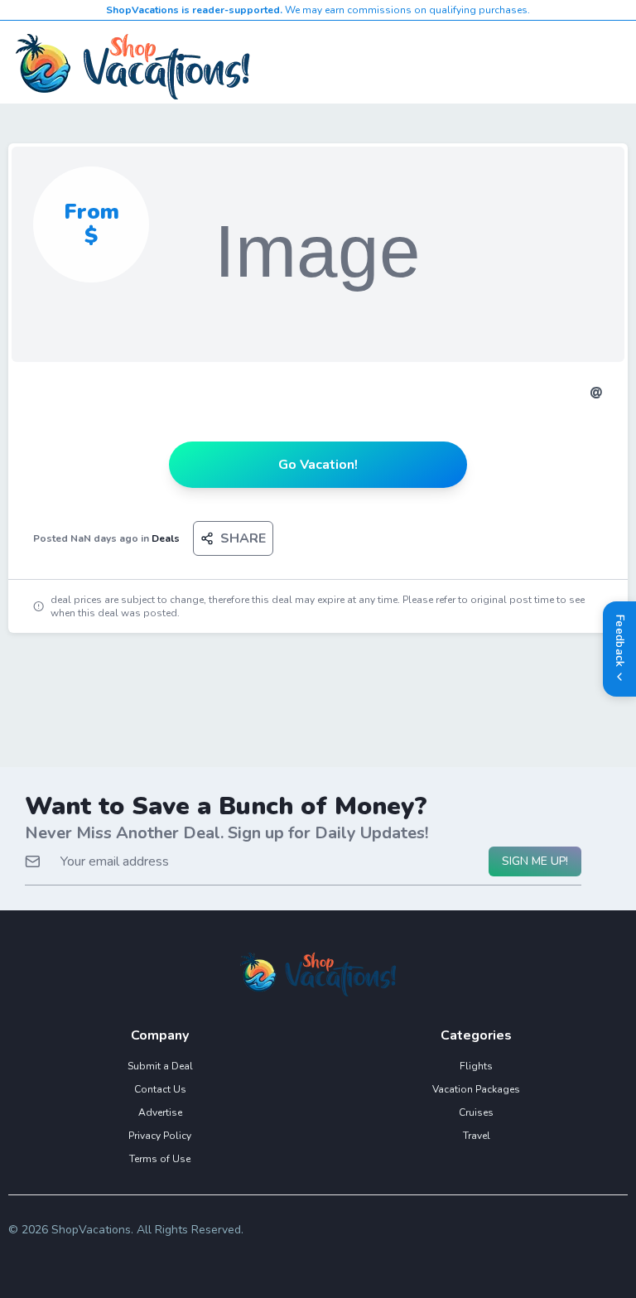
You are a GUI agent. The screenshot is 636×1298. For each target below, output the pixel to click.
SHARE (243, 538)
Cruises (476, 1112)
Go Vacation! (318, 465)
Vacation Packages (476, 1089)
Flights (476, 1066)
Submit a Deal (160, 1066)
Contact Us (160, 1089)
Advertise (160, 1112)
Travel (476, 1135)
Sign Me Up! (535, 861)
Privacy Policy (159, 1135)
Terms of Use (159, 1158)
